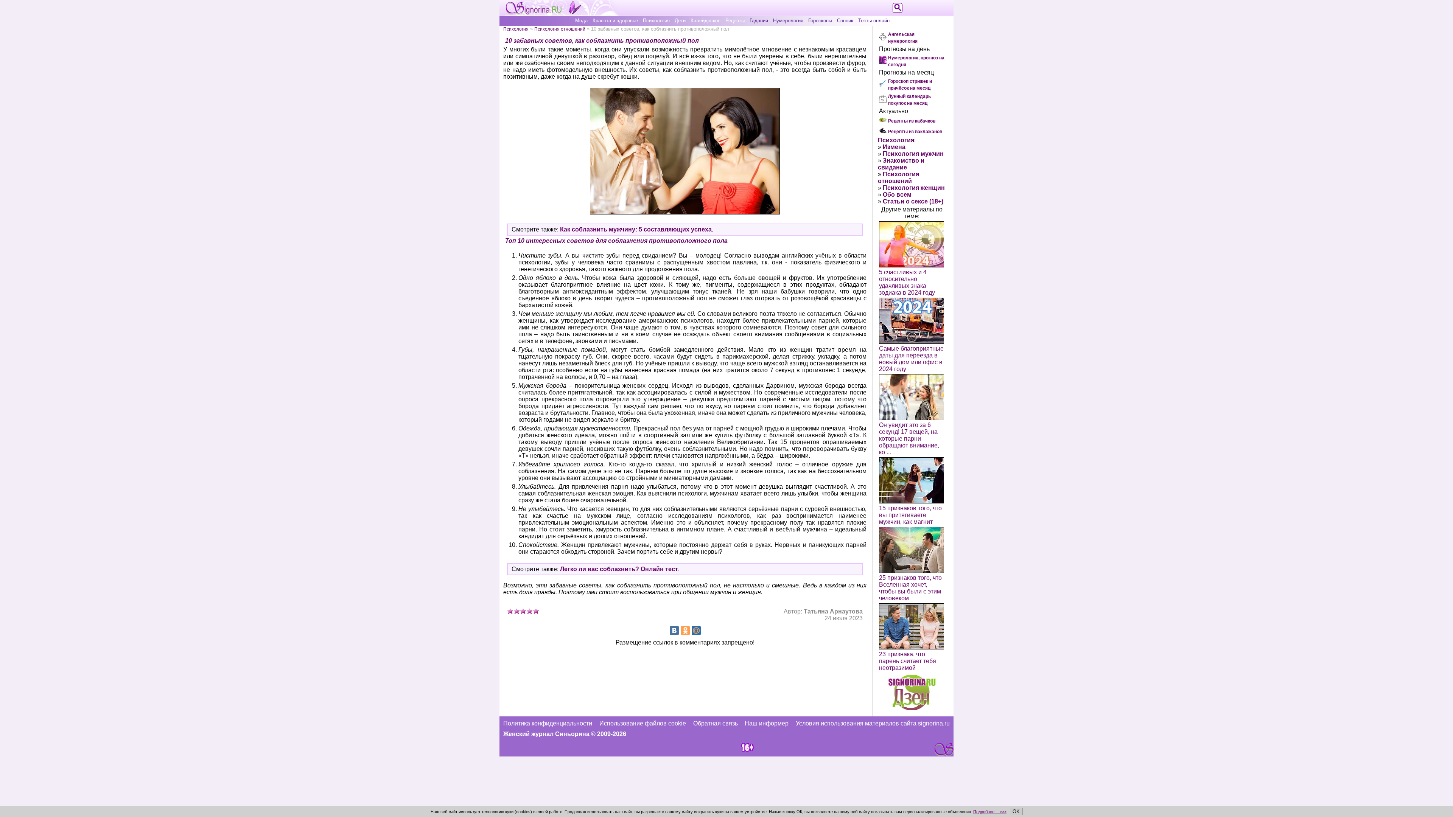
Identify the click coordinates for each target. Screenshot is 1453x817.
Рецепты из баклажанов (915, 131)
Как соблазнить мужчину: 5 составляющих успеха (636, 229)
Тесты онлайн (874, 20)
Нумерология (788, 20)
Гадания (759, 20)
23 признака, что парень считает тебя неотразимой (907, 661)
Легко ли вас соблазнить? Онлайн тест (619, 569)
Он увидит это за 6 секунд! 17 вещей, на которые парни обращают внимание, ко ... (909, 438)
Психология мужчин (913, 154)
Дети (680, 20)
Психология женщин (914, 188)
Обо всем (897, 194)
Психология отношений (559, 28)
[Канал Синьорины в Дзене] (912, 708)
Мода (581, 20)
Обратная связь (715, 723)
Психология (656, 20)
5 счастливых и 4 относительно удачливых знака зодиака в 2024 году (907, 282)
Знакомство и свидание (901, 164)
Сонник (845, 20)
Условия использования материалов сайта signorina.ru (873, 723)
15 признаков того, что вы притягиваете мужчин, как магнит (910, 515)
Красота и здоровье (615, 20)
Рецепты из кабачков (911, 121)
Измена (894, 147)
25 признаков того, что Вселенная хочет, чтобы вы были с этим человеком (910, 588)
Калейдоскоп (705, 20)
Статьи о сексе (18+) (913, 201)
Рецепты (735, 20)
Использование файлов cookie (642, 723)
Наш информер (767, 723)
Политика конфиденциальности (547, 723)
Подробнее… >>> (990, 811)
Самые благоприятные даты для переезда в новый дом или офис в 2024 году (911, 358)
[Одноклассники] (685, 630)
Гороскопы (820, 20)
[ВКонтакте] (674, 630)
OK (1016, 811)
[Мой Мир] (696, 630)
